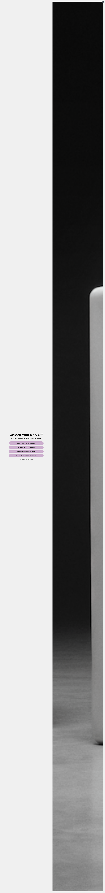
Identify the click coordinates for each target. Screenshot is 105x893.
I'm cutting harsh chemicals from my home (26, 455)
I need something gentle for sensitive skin (26, 451)
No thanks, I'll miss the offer (26, 459)
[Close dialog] (103, 2)
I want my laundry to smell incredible (26, 443)
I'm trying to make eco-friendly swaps (26, 447)
